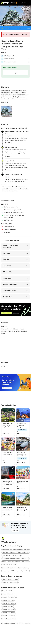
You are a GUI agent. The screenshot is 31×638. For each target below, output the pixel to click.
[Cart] (22, 2)
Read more (4, 102)
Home (3, 623)
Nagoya (3, 52)
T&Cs (28, 28)
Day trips (27, 623)
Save (14, 530)
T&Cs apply (16, 313)
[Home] (9, 3)
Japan (7, 623)
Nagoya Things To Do (17, 623)
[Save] (13, 410)
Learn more (6, 388)
